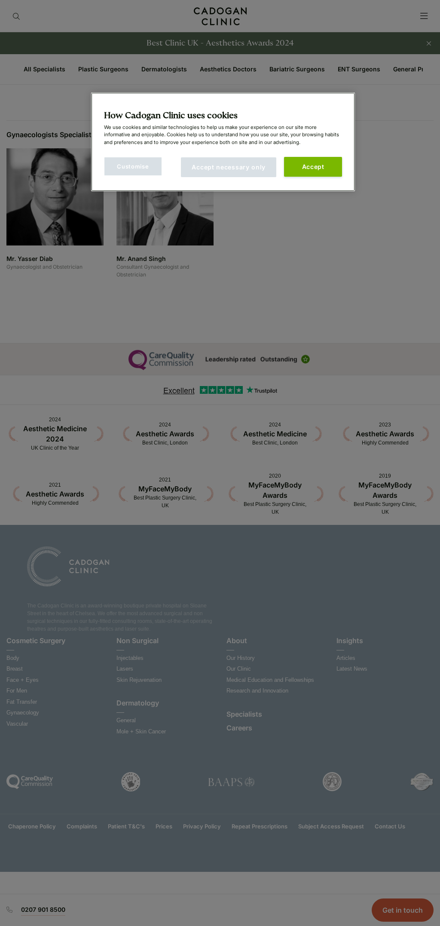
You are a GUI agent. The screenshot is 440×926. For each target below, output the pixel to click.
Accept (313, 166)
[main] (223, 141)
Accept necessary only (229, 167)
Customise (133, 166)
